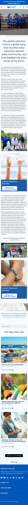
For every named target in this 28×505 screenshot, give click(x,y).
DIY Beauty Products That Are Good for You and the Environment (14, 440)
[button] (26, 6)
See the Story (7, 370)
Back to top (14, 462)
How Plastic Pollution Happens (13, 364)
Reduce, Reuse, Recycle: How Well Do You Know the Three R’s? (13, 402)
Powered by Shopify (13, 501)
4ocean (6, 501)
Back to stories (14, 455)
